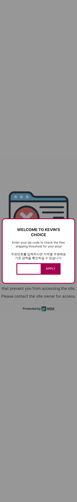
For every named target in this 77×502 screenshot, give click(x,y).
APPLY (50, 268)
